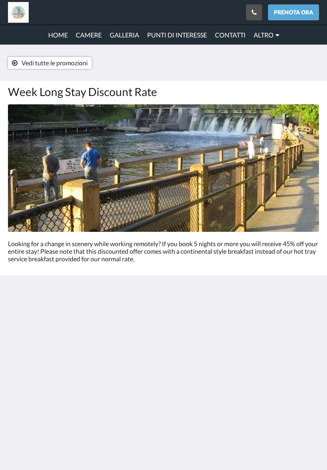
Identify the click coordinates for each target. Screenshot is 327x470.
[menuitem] (58, 35)
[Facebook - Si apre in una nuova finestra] (289, 315)
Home (122, 323)
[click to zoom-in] (163, 168)
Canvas (182, 401)
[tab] (137, 303)
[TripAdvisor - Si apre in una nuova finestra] (311, 315)
